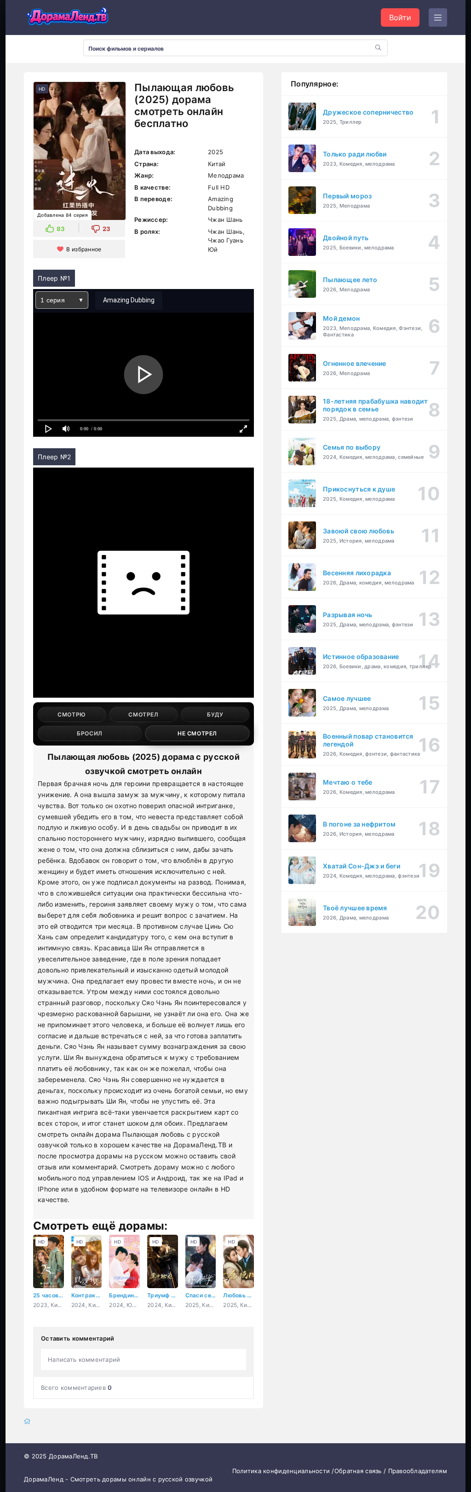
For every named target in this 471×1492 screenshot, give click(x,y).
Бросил (90, 733)
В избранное (83, 249)
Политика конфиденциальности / (283, 1471)
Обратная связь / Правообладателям (390, 1471)
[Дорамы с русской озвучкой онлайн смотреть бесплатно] (67, 17)
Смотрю (71, 714)
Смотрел (143, 714)
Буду (215, 714)
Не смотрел (197, 733)
